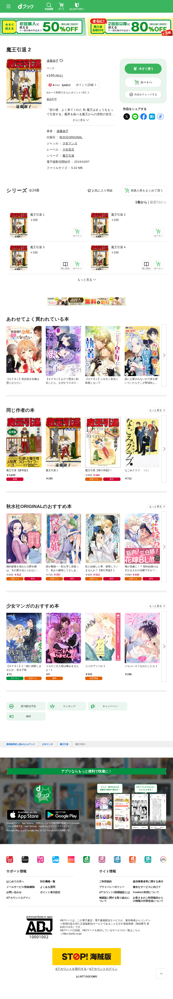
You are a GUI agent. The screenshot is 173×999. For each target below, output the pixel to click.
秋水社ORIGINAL (70, 137)
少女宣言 (68, 149)
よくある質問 (47, 886)
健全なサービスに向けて (147, 886)
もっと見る (155, 410)
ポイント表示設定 (50, 892)
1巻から (141, 202)
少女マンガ (69, 143)
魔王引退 (68, 155)
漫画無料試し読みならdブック (20, 744)
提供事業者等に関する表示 (148, 881)
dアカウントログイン (18, 897)
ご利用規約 (105, 881)
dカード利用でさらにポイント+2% (66, 92)
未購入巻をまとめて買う (147, 190)
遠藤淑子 (52, 60)
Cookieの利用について (146, 892)
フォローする (61, 61)
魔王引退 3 (37, 247)
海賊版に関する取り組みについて (114, 899)
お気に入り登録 (102, 190)
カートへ (146, 82)
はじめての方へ (15, 881)
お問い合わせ (14, 892)
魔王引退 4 (118, 247)
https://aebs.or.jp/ (72, 933)
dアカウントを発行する (71, 968)
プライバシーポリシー (111, 886)
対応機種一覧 (47, 881)
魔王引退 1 (37, 214)
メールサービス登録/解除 (20, 886)
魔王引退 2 (118, 214)
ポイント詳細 (84, 84)
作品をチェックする (145, 94)
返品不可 (52, 99)
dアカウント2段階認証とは (114, 892)
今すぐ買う (146, 68)
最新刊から (158, 202)
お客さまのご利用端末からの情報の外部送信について (148, 899)
